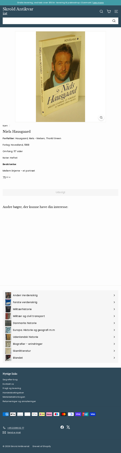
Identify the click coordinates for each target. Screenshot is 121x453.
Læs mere (98, 2)
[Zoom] (101, 117)
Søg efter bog (10, 379)
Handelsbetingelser (13, 392)
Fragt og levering (12, 388)
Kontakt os (8, 383)
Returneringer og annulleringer (19, 401)
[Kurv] (108, 11)
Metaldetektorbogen (14, 396)
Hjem (5, 125)
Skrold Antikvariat (18, 11)
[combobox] (60, 21)
